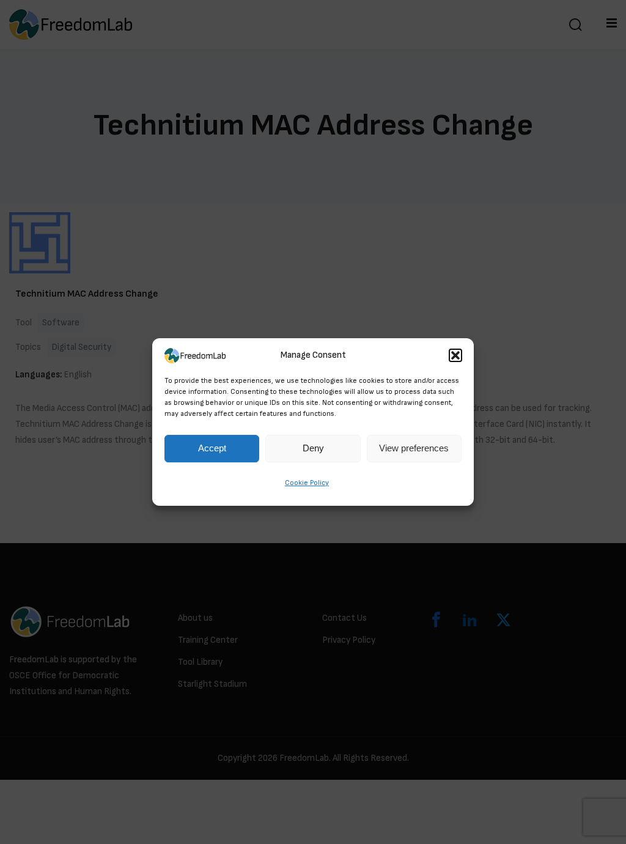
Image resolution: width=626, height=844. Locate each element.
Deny (313, 448)
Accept (212, 448)
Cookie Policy (307, 482)
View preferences (414, 448)
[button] (455, 355)
